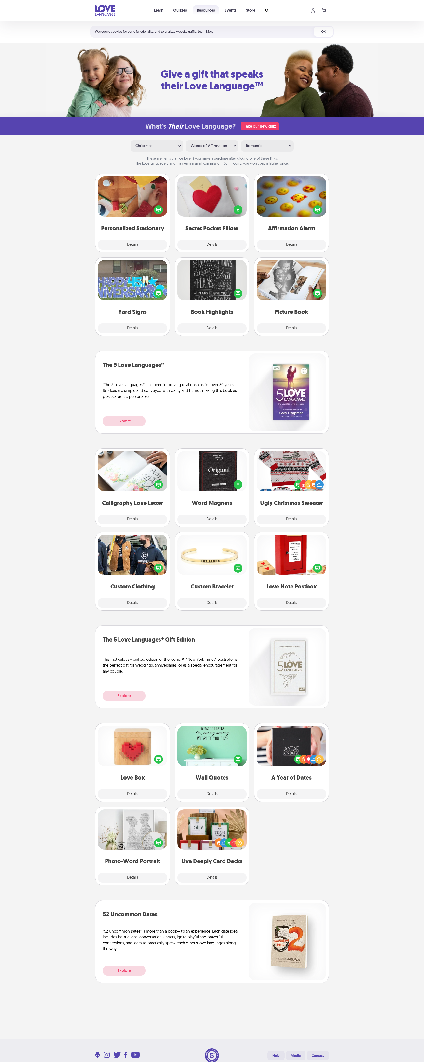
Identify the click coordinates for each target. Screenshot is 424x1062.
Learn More (205, 31)
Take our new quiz (260, 126)
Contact (318, 1055)
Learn (158, 10)
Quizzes (180, 10)
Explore (124, 421)
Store (250, 10)
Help (276, 1055)
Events (230, 10)
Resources (206, 10)
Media (296, 1055)
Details (132, 245)
